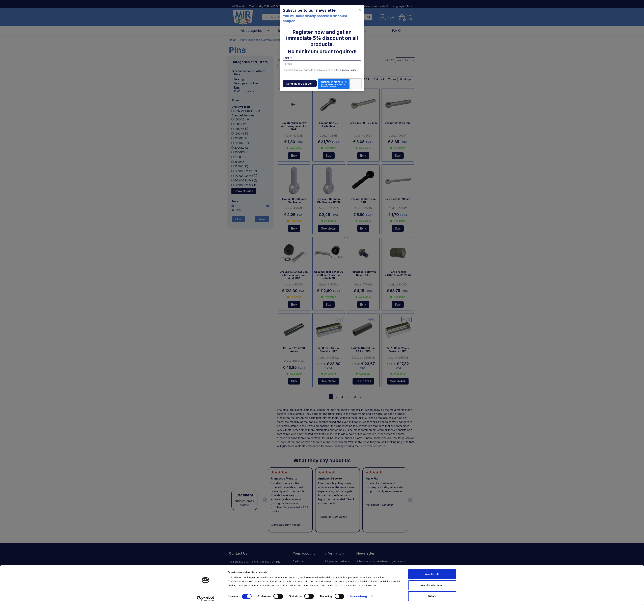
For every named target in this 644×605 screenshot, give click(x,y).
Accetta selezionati (432, 585)
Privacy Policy (348, 70)
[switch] (278, 596)
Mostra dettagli (359, 596)
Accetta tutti (432, 574)
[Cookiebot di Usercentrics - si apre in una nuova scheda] (205, 598)
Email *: (287, 57)
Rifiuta (432, 596)
